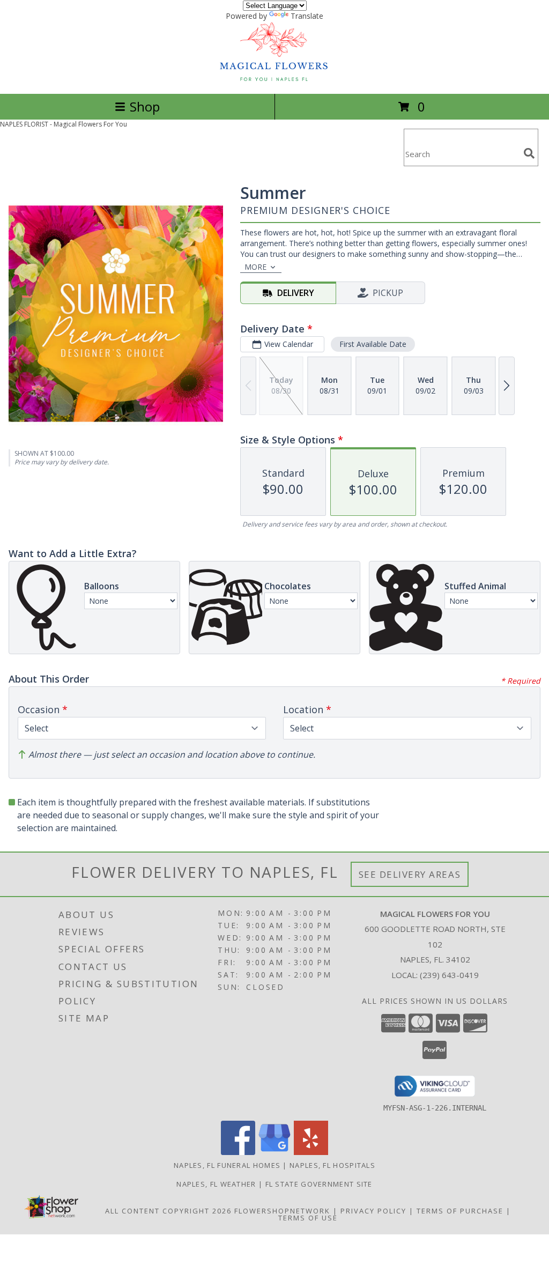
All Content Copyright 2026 (168, 1211)
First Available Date (372, 344)
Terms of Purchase (460, 1211)
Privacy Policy (373, 1211)
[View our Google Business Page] (274, 1152)
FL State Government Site (319, 1184)
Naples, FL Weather (216, 1184)
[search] (529, 153)
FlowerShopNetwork (282, 1211)
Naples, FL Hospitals (332, 1165)
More (255, 267)
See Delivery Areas (410, 874)
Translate (307, 16)
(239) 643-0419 (449, 974)
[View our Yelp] (311, 1152)
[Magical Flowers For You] (274, 78)
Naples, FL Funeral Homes (227, 1165)
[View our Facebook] (238, 1152)
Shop (145, 106)
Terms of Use (308, 1218)
